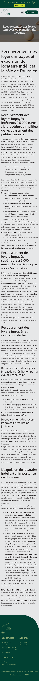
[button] (22, 12)
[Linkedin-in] (33, 2)
